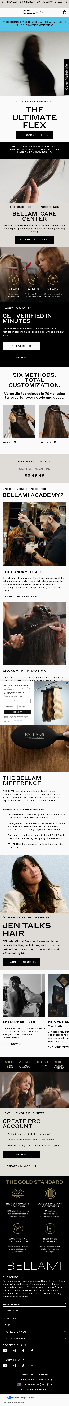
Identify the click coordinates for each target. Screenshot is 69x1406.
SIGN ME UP (17, 712)
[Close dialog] (67, 683)
